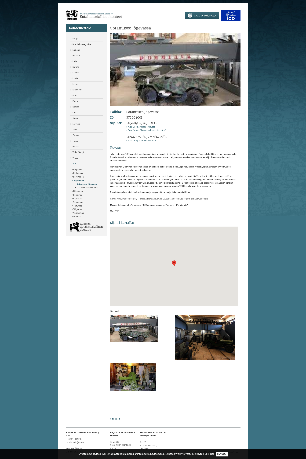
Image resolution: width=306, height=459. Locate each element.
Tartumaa (77, 205)
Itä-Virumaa (78, 176)
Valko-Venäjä (78, 152)
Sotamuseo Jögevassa (86, 183)
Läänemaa (77, 191)
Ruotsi (75, 112)
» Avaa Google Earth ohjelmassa (141, 140)
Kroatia (75, 72)
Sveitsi (75, 129)
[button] (174, 263)
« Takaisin (115, 418)
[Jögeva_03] (133, 378)
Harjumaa (77, 169)
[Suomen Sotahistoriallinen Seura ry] (94, 14)
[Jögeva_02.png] (205, 338)
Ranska (75, 106)
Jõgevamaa (78, 180)
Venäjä (75, 158)
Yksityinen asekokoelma (86, 187)
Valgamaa (77, 209)
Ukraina (75, 146)
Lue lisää (209, 453)
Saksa (75, 118)
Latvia (75, 78)
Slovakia (76, 124)
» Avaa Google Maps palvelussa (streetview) (146, 130)
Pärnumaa (77, 194)
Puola (75, 101)
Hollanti (76, 55)
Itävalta (75, 67)
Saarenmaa (78, 201)
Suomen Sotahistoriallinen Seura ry (83, 432)
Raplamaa (77, 198)
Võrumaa (76, 216)
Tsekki (75, 141)
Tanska (75, 135)
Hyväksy (221, 454)
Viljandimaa (78, 212)
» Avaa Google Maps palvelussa (140, 126)
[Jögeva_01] (175, 69)
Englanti (76, 50)
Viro (74, 163)
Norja (74, 95)
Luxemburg (77, 89)
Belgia (75, 38)
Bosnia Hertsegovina (81, 44)
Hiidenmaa (77, 173)
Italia (74, 61)
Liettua (75, 84)
